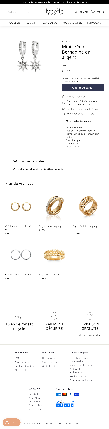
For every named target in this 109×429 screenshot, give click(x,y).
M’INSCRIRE (74, 226)
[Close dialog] (91, 186)
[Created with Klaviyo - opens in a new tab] (54, 243)
